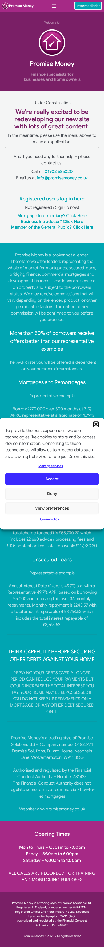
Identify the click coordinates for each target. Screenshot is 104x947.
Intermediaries (88, 5)
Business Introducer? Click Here (52, 221)
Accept (52, 478)
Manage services (50, 466)
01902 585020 (59, 171)
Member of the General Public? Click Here (52, 227)
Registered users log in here (52, 198)
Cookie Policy (49, 519)
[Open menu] (54, 6)
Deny (52, 493)
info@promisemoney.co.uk (62, 178)
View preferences (52, 508)
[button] (96, 424)
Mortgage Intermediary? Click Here (51, 215)
